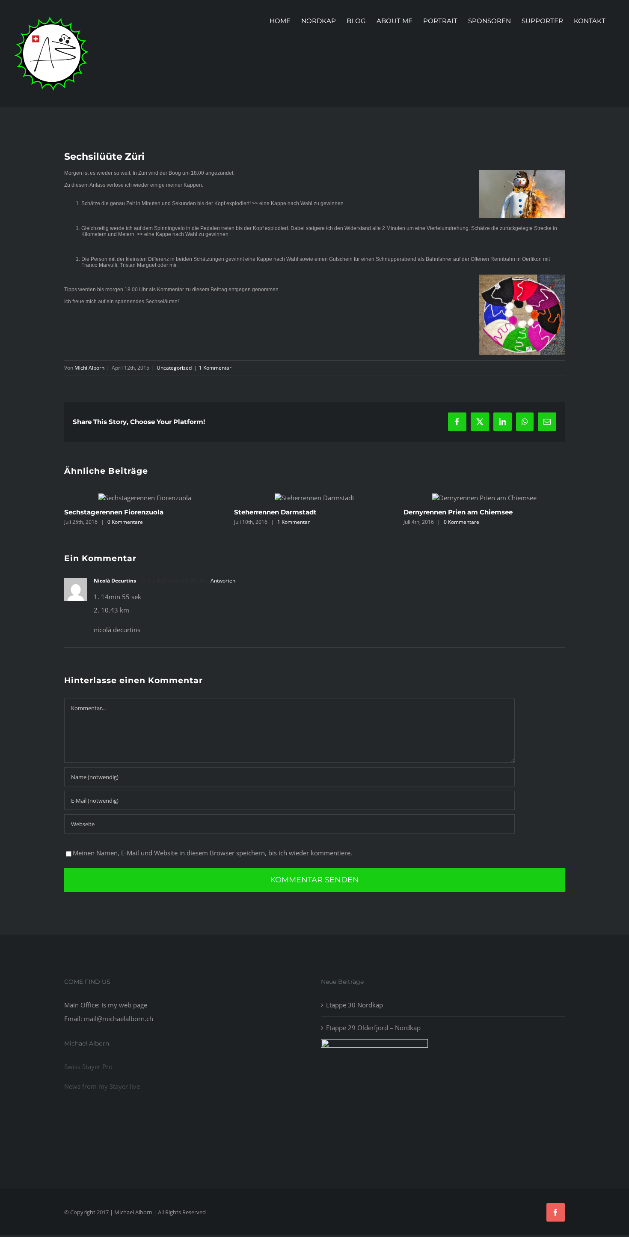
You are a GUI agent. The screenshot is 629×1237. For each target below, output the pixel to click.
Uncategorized (174, 367)
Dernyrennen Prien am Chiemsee (322, 512)
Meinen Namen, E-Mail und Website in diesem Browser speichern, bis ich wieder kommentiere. (212, 954)
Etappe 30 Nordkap (354, 1106)
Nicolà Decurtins (115, 681)
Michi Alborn (89, 367)
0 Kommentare (325, 522)
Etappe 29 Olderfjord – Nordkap (373, 1128)
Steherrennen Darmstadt (139, 512)
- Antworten (220, 681)
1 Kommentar (215, 367)
